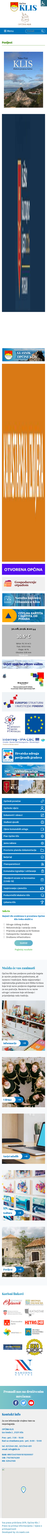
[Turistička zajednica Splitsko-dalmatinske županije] (34, 1302)
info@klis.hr (14, 1449)
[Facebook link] (16, 1403)
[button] (23, 1489)
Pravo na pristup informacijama (17, 1526)
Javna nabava (10, 843)
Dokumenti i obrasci (13, 815)
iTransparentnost (12, 864)
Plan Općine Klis (11, 836)
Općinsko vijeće (11, 808)
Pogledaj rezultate (23, 949)
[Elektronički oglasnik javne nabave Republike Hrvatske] (13, 1302)
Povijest (7, 42)
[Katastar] (34, 1312)
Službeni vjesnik (11, 822)
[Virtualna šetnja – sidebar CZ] (13, 775)
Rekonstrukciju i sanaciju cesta (21, 927)
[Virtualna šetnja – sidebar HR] (9, 775)
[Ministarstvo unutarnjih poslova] (34, 1347)
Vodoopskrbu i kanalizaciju (19, 934)
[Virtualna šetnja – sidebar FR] (28, 775)
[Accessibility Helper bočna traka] (44, 3)
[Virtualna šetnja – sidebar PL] (42, 775)
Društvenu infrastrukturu (18, 937)
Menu (10, 31)
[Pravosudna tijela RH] (13, 1323)
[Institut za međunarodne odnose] (13, 1347)
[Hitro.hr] (34, 1322)
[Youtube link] (31, 1403)
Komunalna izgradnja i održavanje (20, 871)
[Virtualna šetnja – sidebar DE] (18, 775)
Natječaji (8, 857)
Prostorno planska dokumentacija (20, 850)
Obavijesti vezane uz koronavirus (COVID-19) (19, 880)
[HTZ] (13, 1332)
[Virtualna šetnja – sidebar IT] (37, 775)
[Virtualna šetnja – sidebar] (23, 771)
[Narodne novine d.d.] (23, 1367)
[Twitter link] (23, 1403)
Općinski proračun (12, 801)
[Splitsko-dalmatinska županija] (34, 1332)
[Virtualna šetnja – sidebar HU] (32, 775)
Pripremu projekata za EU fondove (23, 931)
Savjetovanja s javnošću (15, 888)
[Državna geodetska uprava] (13, 1312)
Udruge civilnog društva (17, 924)
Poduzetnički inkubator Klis (17, 895)
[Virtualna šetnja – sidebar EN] (23, 775)
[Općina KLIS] (23, 6)
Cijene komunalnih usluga (16, 829)
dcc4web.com (22, 1532)
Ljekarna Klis (10, 902)
